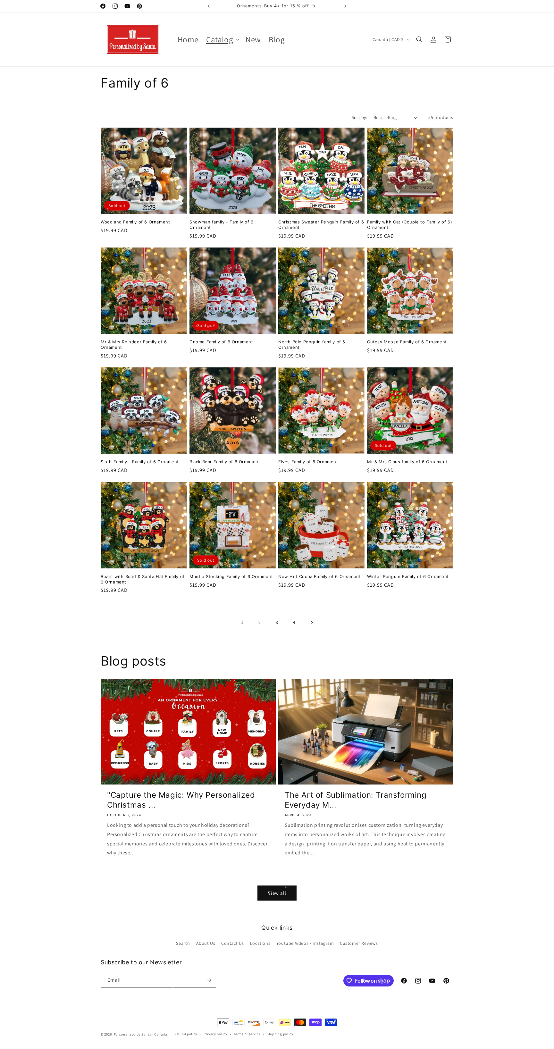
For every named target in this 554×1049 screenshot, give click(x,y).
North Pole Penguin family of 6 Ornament (311, 344)
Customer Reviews (359, 943)
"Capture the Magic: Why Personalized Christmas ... (181, 800)
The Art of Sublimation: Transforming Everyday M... (356, 800)
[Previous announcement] (209, 6)
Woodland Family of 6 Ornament (135, 221)
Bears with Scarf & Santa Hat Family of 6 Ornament (143, 579)
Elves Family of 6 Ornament (308, 461)
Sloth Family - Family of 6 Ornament (140, 461)
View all (277, 893)
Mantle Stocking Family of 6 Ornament (231, 576)
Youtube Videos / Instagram (305, 943)
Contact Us (232, 943)
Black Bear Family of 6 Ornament (224, 461)
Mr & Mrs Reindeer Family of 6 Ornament (134, 344)
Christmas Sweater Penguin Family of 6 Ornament (321, 224)
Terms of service (246, 1034)
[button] (222, 39)
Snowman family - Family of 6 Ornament (221, 224)
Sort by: (359, 117)
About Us (205, 943)
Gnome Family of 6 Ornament (221, 341)
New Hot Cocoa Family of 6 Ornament (319, 576)
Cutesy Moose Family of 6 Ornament (407, 341)
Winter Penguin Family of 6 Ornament (408, 576)
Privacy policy (215, 1034)
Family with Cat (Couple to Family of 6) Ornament (409, 224)
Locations (260, 943)
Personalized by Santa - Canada (140, 1034)
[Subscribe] (209, 980)
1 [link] (242, 622)
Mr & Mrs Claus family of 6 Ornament (407, 461)
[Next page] (312, 623)
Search (183, 943)
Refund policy (185, 1034)
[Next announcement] (345, 6)
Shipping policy (280, 1034)
